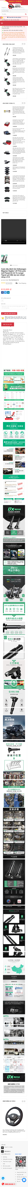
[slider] (3, 282)
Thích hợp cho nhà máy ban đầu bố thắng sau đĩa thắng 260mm (19, 168)
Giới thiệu (5, 1157)
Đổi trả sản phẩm (6, 1166)
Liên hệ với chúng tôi (7, 1168)
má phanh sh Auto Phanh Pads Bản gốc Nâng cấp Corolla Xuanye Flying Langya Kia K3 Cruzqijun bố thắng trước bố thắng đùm (19, 122)
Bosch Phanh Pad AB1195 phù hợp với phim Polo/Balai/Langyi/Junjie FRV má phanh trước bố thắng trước (19, 131)
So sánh (18, 3)
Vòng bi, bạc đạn (20, 1179)
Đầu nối (18, 1181)
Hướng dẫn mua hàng (7, 1159)
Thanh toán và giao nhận (7, 1162)
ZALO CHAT (18, 1154)
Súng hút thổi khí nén (21, 1172)
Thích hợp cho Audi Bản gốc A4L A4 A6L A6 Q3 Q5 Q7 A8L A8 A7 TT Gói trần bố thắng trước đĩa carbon (19, 187)
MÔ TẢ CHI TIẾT (7, 324)
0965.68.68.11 (7, 1151)
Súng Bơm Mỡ (20, 1174)
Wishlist (11, 3)
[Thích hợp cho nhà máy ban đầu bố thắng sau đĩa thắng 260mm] (7, 170)
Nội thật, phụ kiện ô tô (22, 1177)
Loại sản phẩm (5, 11)
